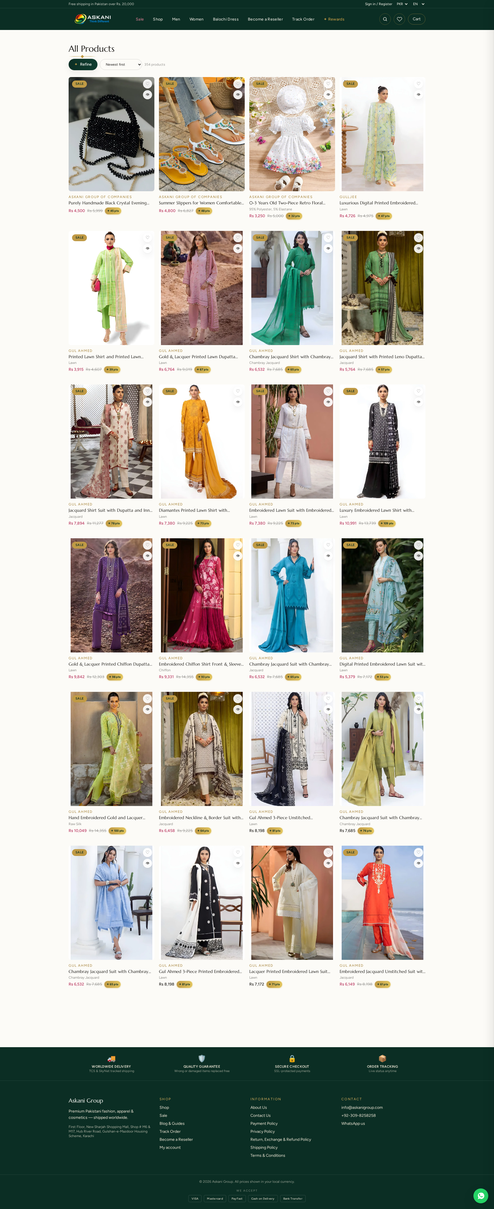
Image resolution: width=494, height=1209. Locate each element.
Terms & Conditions (267, 1155)
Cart (417, 19)
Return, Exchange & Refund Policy (280, 1139)
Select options (202, 184)
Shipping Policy (264, 1147)
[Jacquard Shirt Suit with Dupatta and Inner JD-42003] (111, 441)
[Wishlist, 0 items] (399, 19)
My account (170, 1147)
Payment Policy (264, 1123)
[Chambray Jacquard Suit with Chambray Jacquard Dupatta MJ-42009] (382, 749)
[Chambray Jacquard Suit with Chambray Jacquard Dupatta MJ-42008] (111, 903)
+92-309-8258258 (358, 1115)
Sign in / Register (378, 4)
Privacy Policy (262, 1131)
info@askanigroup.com (362, 1107)
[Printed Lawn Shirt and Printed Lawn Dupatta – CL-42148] (111, 288)
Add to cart (111, 184)
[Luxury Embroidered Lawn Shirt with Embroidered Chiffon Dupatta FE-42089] (382, 441)
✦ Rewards (334, 19)
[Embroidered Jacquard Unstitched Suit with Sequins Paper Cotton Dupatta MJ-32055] (382, 903)
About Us (258, 1107)
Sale (140, 19)
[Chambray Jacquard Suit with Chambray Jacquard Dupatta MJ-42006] (292, 595)
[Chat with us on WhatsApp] (480, 1195)
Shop (158, 19)
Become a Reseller (265, 19)
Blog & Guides (172, 1123)
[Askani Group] (93, 19)
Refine (83, 64)
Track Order (303, 19)
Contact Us (260, 1115)
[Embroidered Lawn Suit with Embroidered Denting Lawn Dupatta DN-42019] (292, 441)
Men (176, 19)
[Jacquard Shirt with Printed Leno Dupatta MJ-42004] (382, 288)
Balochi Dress (226, 19)
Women (197, 19)
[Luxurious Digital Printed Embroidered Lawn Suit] (382, 134)
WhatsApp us (353, 1123)
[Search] (385, 19)
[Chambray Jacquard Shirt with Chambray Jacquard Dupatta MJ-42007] (292, 288)
